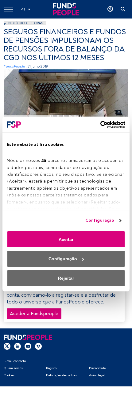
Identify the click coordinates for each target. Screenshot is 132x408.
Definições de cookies (61, 375)
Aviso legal (97, 375)
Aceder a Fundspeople (34, 314)
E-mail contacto (14, 361)
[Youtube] (28, 346)
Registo (51, 368)
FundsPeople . (15, 66)
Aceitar (66, 239)
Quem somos (13, 368)
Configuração (99, 220)
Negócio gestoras (25, 23)
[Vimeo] (38, 346)
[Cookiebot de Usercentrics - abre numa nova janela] (98, 124)
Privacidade (97, 368)
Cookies (8, 375)
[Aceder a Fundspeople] (110, 9)
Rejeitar (66, 278)
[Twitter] (7, 346)
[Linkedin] (17, 346)
